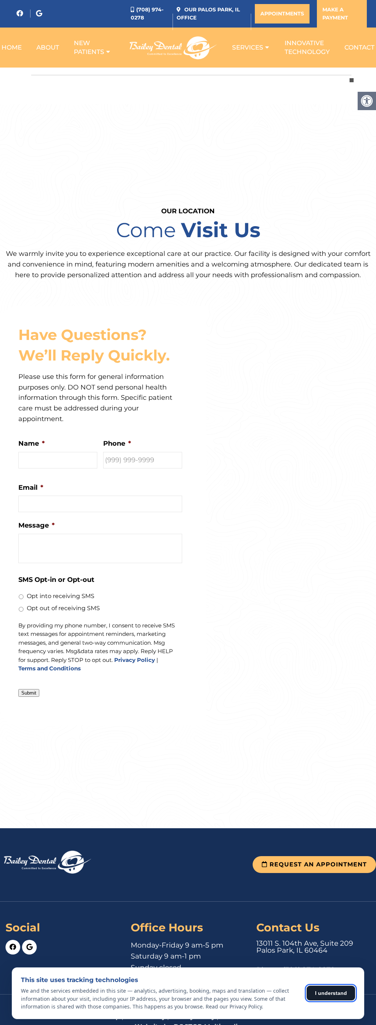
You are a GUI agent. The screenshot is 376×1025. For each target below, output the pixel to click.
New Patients (89, 47)
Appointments (282, 13)
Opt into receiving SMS (60, 596)
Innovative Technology (307, 47)
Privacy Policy (134, 660)
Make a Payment (335, 13)
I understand (331, 993)
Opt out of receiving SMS (63, 608)
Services (247, 47)
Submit (28, 693)
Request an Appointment (317, 864)
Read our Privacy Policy (234, 1006)
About (47, 47)
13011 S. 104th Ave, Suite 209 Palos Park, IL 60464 (304, 947)
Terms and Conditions (49, 668)
